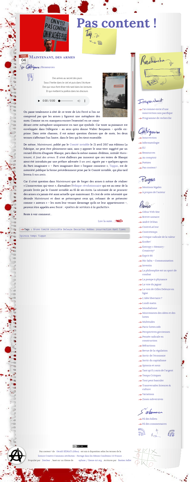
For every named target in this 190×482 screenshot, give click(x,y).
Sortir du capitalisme (154, 360)
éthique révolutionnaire (87, 185)
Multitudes (148, 321)
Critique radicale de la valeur (158, 237)
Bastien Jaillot (124, 460)
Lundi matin (149, 303)
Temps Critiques (151, 375)
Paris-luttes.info (151, 326)
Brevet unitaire (150, 216)
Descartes (79, 229)
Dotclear (46, 460)
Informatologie (150, 142)
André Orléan (150, 222)
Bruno (36, 229)
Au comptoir (149, 157)
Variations (148, 394)
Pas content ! (149, 167)
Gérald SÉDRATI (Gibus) (67, 451)
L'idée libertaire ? (152, 298)
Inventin (147, 265)
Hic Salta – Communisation (157, 260)
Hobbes (90, 229)
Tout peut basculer (153, 380)
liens (122, 229)
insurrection (103, 229)
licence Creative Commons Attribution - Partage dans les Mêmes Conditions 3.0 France (80, 456)
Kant (115, 229)
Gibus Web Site (151, 211)
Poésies (146, 162)
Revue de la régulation (155, 350)
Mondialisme (149, 308)
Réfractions (148, 345)
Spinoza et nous (151, 365)
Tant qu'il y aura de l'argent (157, 370)
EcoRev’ (146, 241)
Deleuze (67, 229)
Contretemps (149, 232)
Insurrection (149, 137)
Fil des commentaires (154, 423)
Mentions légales (151, 187)
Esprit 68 (147, 255)
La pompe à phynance (154, 279)
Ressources (48, 67)
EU (144, 147)
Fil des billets (100, 43)
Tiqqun (113, 165)
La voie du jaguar (152, 284)
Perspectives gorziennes (156, 331)
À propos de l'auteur (153, 192)
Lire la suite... (106, 221)
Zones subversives (152, 399)
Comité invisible (80, 144)
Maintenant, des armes (52, 57)
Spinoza (24, 236)
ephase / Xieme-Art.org (90, 460)
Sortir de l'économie (154, 355)
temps (33, 236)
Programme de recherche (156, 118)
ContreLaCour (150, 227)
